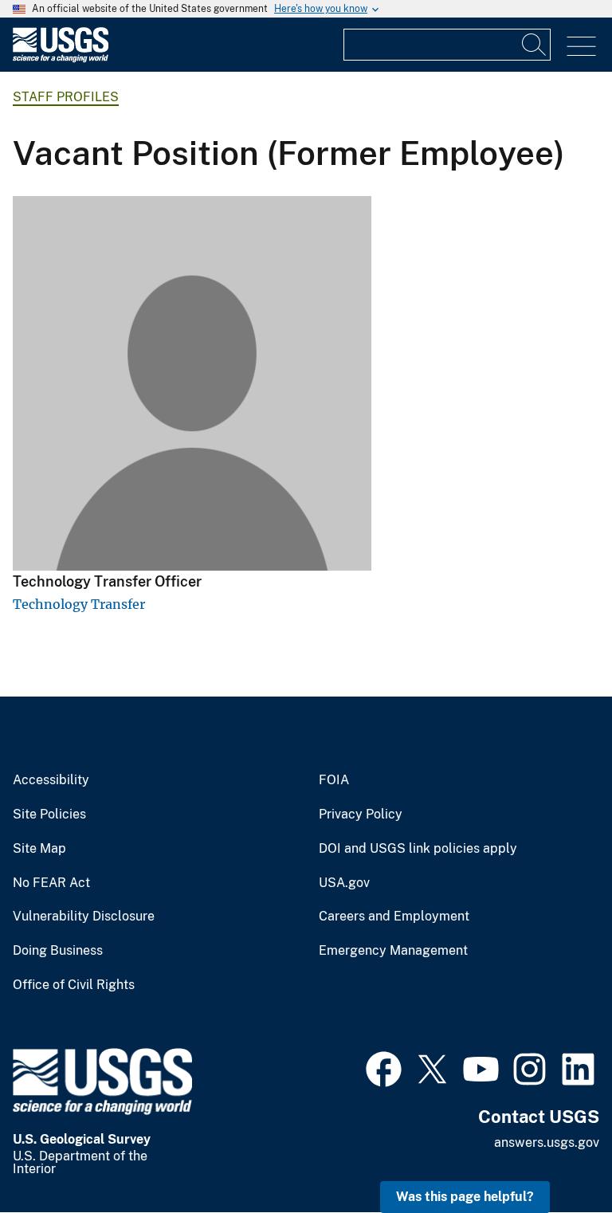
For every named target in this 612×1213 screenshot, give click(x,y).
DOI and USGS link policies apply (418, 849)
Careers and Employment (394, 916)
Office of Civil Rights (74, 985)
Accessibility (51, 780)
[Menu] (581, 46)
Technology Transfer (79, 604)
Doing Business (58, 951)
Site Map (39, 849)
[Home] (60, 58)
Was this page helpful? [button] (465, 1196)
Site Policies (49, 814)
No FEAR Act (51, 883)
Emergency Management (393, 951)
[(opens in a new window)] (384, 1067)
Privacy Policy (360, 814)
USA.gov (344, 883)
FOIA (334, 780)
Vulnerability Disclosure (84, 916)
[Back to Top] (554, 1155)
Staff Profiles (66, 96)
